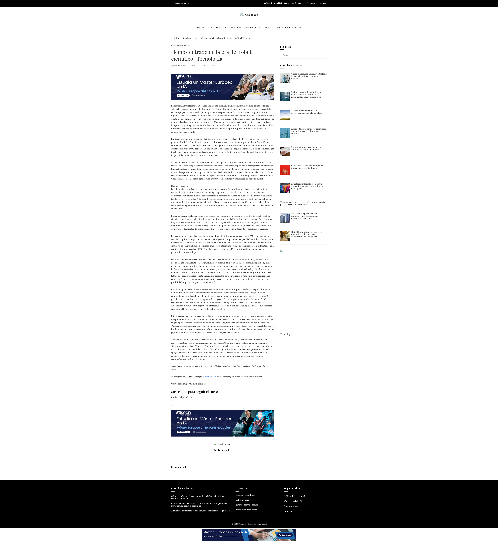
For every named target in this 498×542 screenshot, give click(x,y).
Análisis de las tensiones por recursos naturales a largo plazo (200, 511)
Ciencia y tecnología (245, 495)
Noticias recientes (180, 45)
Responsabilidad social (247, 510)
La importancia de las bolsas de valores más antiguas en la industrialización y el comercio (199, 504)
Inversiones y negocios (247, 505)
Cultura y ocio (242, 500)
